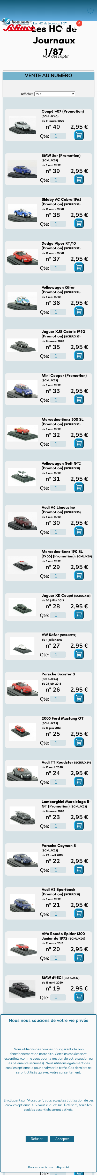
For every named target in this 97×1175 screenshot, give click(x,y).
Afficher (27, 94)
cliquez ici (62, 1167)
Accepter (62, 1139)
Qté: (44, 136)
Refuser (36, 1139)
